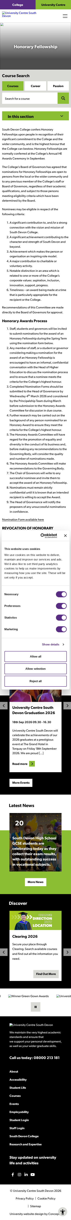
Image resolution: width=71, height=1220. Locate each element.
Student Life (17, 1087)
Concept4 (54, 1214)
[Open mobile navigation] (65, 16)
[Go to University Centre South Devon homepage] (23, 16)
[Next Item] (67, 705)
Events (14, 1104)
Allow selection (35, 668)
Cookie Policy (46, 1198)
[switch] (61, 606)
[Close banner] (65, 535)
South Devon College (24, 1136)
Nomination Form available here (23, 519)
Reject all (36, 681)
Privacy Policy (25, 1198)
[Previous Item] (4, 705)
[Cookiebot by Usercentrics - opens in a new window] (42, 535)
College (17, 5)
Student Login (19, 1120)
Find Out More (46, 974)
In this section (21, 116)
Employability (19, 1112)
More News (35, 882)
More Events (21, 782)
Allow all (35, 656)
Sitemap (35, 1206)
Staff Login (16, 1128)
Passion (58, 86)
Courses (12, 86)
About (13, 1071)
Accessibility (18, 1079)
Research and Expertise (25, 1144)
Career (35, 86)
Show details (50, 644)
